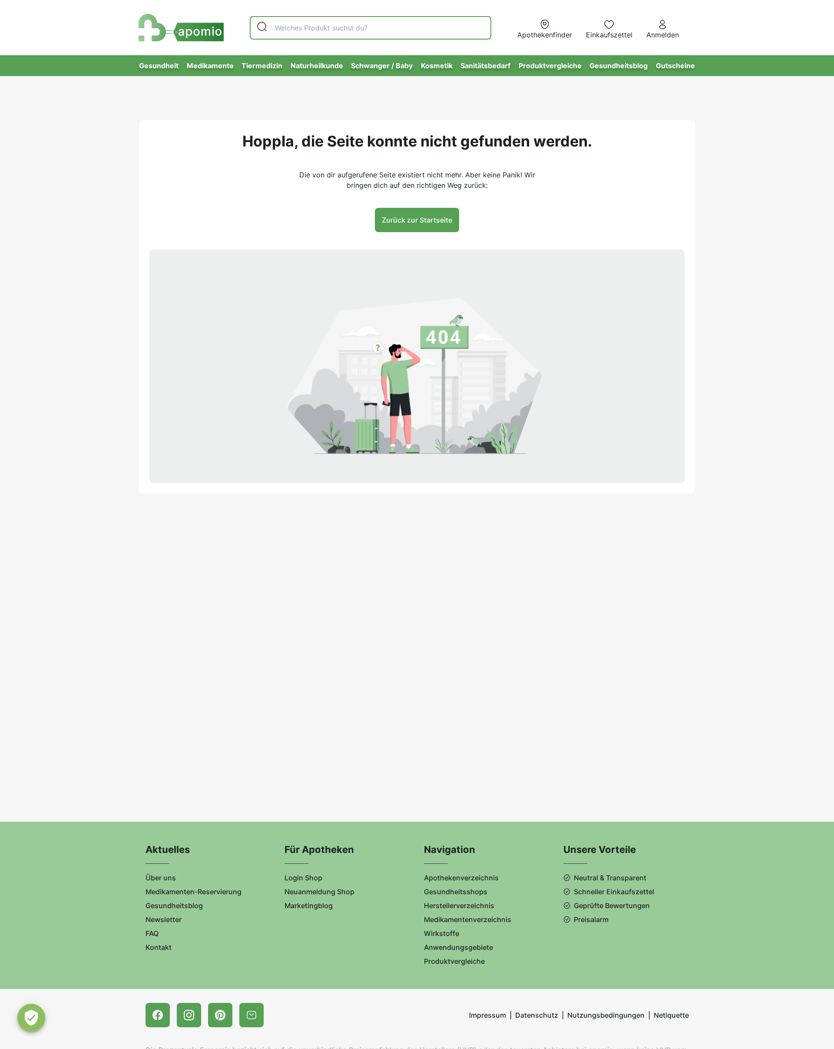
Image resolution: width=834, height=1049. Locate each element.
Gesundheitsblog (618, 65)
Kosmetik (437, 65)
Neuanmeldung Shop (319, 891)
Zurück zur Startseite (417, 220)
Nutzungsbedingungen (606, 1015)
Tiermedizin (262, 65)
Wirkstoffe (441, 933)
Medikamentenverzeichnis (467, 919)
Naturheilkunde (317, 65)
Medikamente (210, 65)
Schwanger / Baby (382, 65)
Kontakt (159, 947)
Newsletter (164, 919)
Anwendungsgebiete (458, 947)
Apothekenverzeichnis (461, 877)
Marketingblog (309, 905)
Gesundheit (159, 65)
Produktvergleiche (550, 65)
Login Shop (303, 877)
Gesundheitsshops (455, 891)
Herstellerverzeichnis (459, 905)
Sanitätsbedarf (485, 65)
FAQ (152, 933)
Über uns (161, 877)
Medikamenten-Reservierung (194, 891)
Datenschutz (536, 1015)
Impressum (487, 1015)
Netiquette (671, 1015)
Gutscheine (675, 65)
